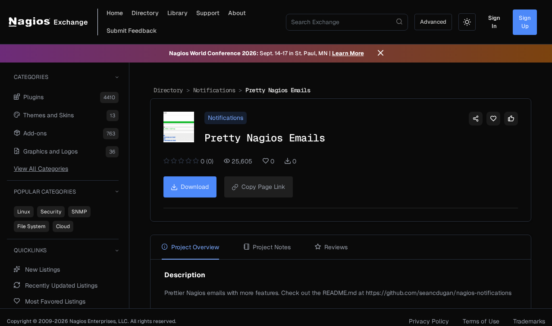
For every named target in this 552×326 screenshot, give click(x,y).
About (237, 13)
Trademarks (529, 321)
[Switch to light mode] (467, 22)
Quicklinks (30, 250)
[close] (380, 53)
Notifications (214, 90)
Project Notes (272, 247)
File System (31, 226)
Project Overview (195, 247)
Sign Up (525, 22)
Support (208, 13)
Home (115, 13)
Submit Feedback (132, 30)
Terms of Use (481, 321)
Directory (145, 13)
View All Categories (41, 168)
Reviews (336, 247)
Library (177, 13)
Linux (23, 211)
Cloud (63, 226)
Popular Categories (45, 191)
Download (195, 187)
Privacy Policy (429, 321)
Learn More (348, 53)
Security (51, 211)
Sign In (494, 22)
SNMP (79, 211)
